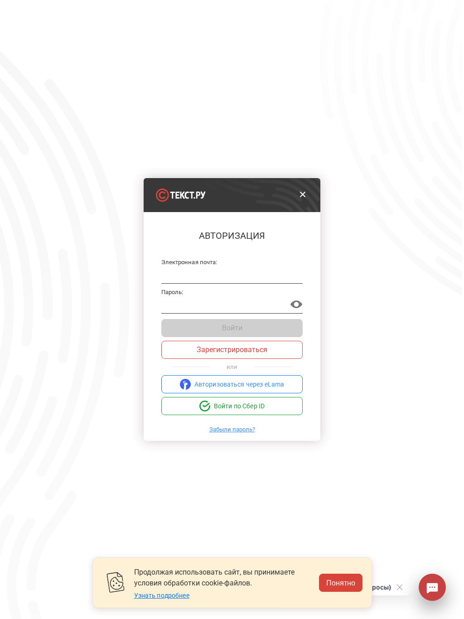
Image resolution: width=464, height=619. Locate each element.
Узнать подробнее (161, 595)
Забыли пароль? (232, 429)
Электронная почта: (189, 262)
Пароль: (172, 292)
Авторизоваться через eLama (239, 384)
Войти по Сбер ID (239, 406)
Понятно (340, 582)
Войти (232, 328)
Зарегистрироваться (232, 349)
